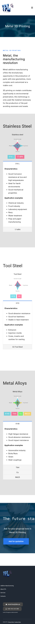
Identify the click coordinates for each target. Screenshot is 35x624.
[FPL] (8, 3)
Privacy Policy (11, 622)
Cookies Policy (18, 622)
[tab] (17, 163)
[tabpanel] (17, 196)
